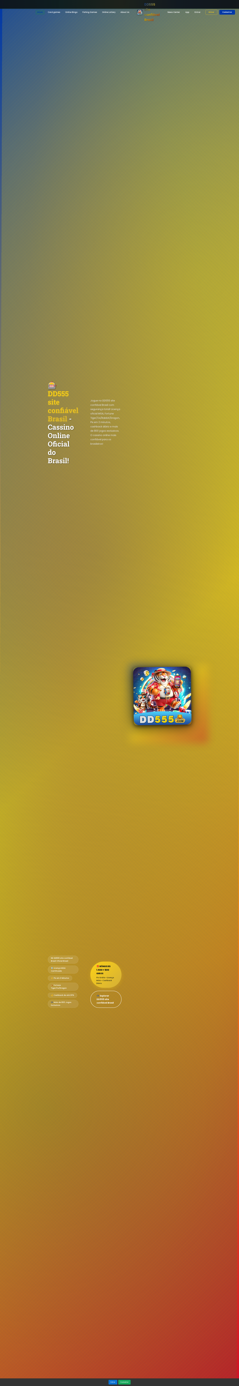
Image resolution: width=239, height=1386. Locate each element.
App (187, 12)
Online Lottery (109, 12)
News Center (174, 12)
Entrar (198, 12)
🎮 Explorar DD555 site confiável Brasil (105, 999)
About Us (124, 12)
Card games (54, 12)
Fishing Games (89, 12)
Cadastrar (227, 12)
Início (40, 12)
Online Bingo (71, 12)
